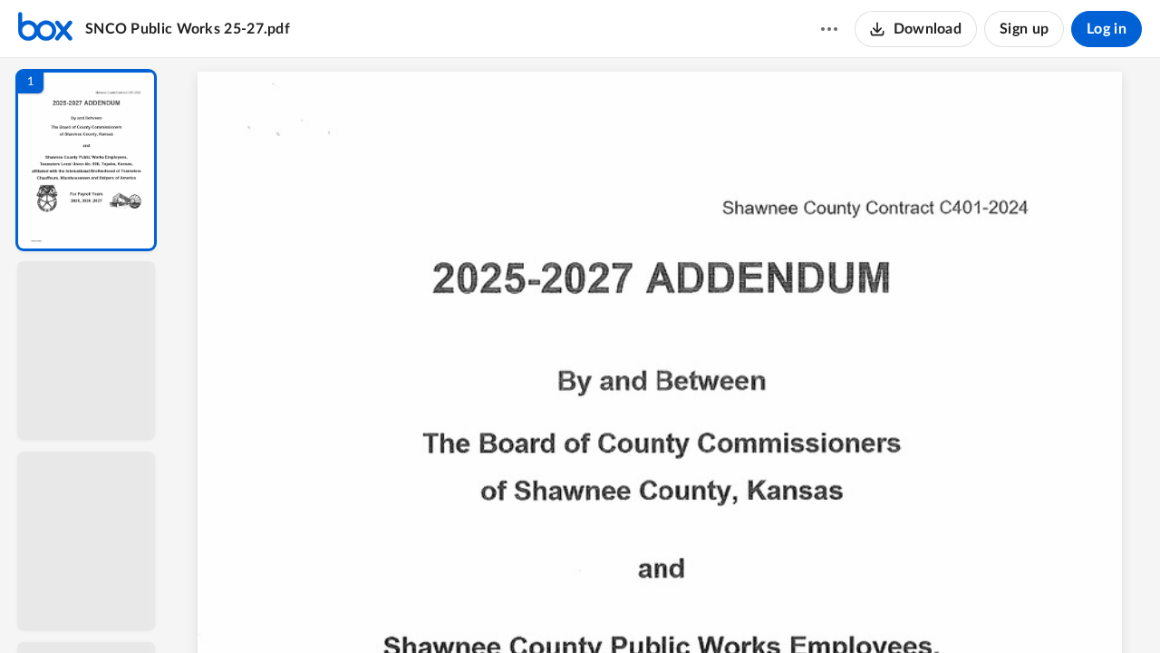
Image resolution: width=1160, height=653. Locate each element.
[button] (86, 160)
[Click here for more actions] (829, 29)
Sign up (1024, 29)
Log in (1106, 29)
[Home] (45, 29)
